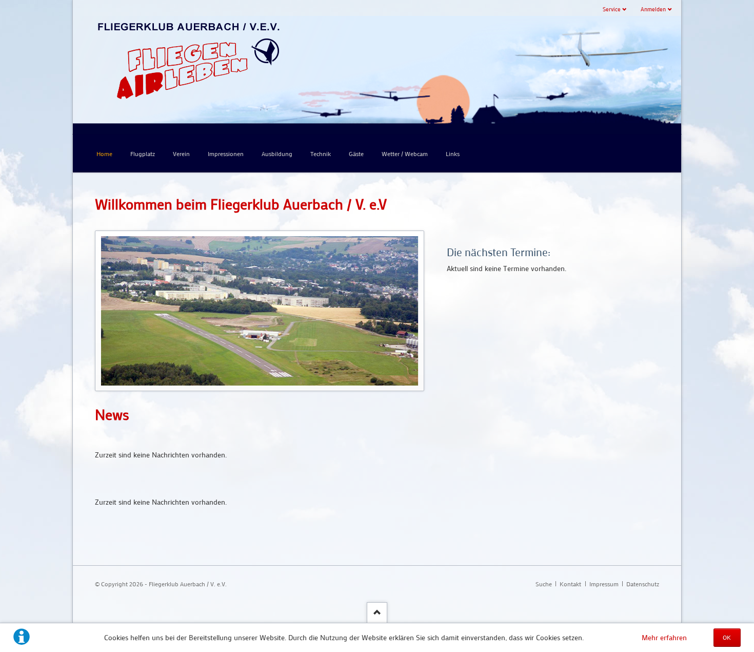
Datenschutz (642, 584)
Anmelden (653, 9)
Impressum (604, 584)
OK (727, 637)
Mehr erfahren (664, 637)
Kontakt (570, 584)
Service (612, 9)
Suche (543, 584)
